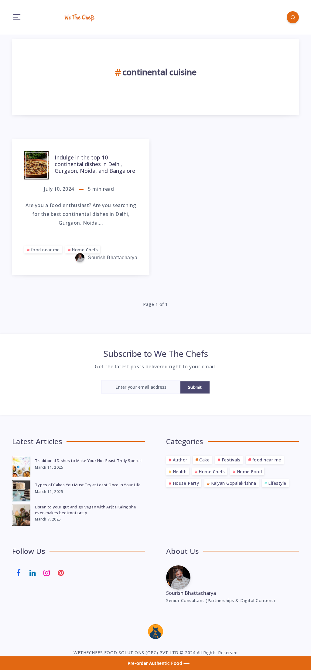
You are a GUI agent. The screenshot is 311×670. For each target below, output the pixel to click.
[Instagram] (47, 572)
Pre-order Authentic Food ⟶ (159, 663)
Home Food (249, 471)
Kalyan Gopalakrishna (233, 483)
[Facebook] (18, 572)
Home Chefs (85, 250)
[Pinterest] (61, 572)
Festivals (231, 460)
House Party (186, 483)
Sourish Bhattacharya (191, 593)
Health (180, 471)
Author (180, 460)
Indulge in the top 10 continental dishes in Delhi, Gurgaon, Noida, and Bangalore (95, 164)
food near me (45, 250)
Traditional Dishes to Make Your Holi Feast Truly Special (88, 460)
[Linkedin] (33, 572)
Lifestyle (277, 483)
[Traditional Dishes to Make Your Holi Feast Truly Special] (21, 465)
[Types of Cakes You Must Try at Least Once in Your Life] (21, 490)
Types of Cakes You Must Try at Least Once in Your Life (88, 484)
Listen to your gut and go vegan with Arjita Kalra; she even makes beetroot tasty (85, 509)
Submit (195, 387)
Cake (204, 460)
